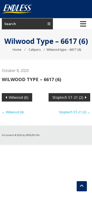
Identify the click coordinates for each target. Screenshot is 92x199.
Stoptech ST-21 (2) (67, 97)
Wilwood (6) (18, 97)
